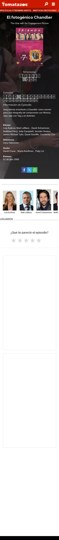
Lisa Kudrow (9, 128)
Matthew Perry (10, 131)
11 (40, 97)
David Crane (9, 151)
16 (5, 100)
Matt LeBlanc (23, 128)
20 (19, 100)
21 (26, 100)
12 (43, 97)
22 (29, 100)
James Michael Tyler (13, 134)
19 (15, 100)
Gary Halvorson (11, 142)
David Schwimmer (40, 128)
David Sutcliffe (32, 134)
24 (36, 100)
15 (53, 97)
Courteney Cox (47, 134)
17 (8, 100)
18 (12, 100)
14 (50, 97)
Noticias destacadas (45, 10)
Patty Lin (39, 151)
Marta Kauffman (25, 151)
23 (32, 100)
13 (46, 97)
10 (35, 79)
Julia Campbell (26, 131)
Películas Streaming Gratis (16, 10)
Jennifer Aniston (43, 131)
